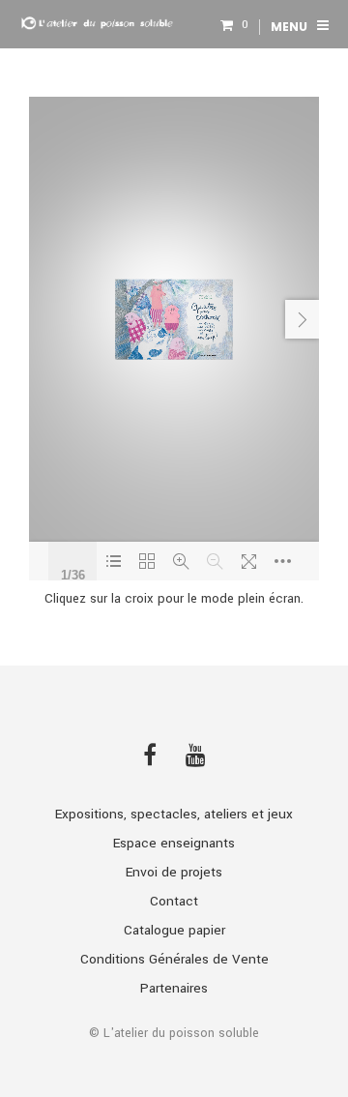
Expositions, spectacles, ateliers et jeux (174, 814)
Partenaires (174, 988)
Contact (174, 901)
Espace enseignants (174, 843)
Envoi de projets (174, 872)
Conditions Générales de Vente (174, 959)
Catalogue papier (174, 930)
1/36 (73, 573)
